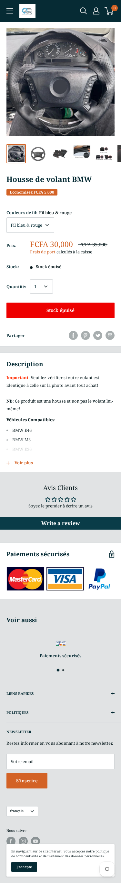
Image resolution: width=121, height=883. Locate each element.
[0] (109, 11)
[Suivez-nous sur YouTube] (35, 841)
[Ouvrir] (83, 10)
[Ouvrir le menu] (9, 11)
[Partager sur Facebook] (73, 335)
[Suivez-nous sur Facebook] (10, 841)
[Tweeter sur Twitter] (97, 335)
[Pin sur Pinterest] (85, 335)
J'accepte (24, 866)
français (17, 810)
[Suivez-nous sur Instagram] (23, 841)
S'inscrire (27, 781)
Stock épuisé (60, 310)
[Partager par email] (110, 335)
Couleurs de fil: (39, 212)
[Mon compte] (96, 10)
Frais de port (42, 252)
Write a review (60, 523)
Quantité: (16, 286)
